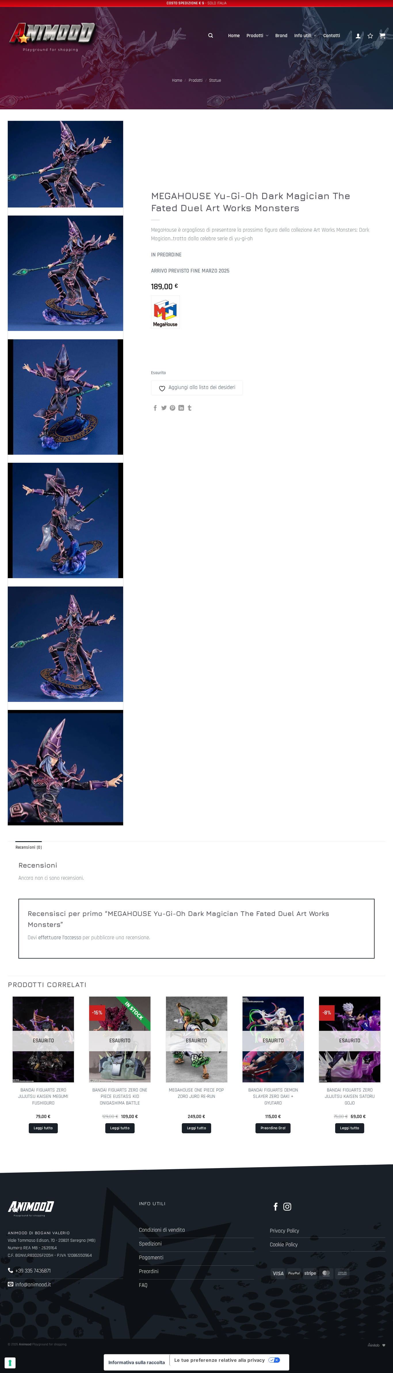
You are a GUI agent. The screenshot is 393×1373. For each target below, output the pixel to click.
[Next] (385, 1074)
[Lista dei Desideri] (370, 35)
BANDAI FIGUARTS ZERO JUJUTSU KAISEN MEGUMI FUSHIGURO (43, 1096)
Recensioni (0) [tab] (29, 847)
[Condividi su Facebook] (155, 408)
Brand (281, 36)
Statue (215, 80)
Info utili (302, 36)
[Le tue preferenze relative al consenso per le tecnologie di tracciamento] (10, 1362)
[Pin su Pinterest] (172, 408)
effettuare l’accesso (59, 937)
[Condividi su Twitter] (164, 408)
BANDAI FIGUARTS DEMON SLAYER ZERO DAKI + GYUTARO (273, 1096)
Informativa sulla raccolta (136, 1362)
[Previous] (8, 1074)
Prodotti (255, 36)
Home (234, 36)
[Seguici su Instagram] (287, 1207)
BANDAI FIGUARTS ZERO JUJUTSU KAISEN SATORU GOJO (350, 1096)
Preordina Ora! (273, 1128)
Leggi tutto (43, 1128)
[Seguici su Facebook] (276, 1207)
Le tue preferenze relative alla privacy (219, 1360)
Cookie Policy (284, 1244)
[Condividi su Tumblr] (189, 408)
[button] (210, 35)
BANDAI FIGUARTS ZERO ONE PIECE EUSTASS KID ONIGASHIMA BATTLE (119, 1096)
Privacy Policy (284, 1231)
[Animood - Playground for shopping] (59, 35)
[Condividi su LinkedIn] (181, 408)
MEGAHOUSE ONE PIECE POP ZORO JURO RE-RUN (196, 1093)
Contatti (331, 36)
